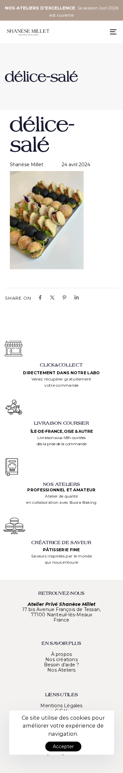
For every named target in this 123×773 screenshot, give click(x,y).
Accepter (63, 746)
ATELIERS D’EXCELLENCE (45, 7)
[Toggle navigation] (98, 32)
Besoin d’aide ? (61, 665)
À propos (61, 654)
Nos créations (61, 659)
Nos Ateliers (61, 670)
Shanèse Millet (26, 164)
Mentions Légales (61, 706)
